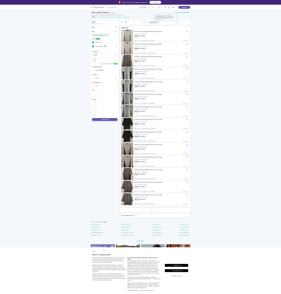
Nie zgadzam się (178, 270)
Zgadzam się (178, 265)
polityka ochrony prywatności (147, 290)
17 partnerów (115, 275)
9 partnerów (111, 277)
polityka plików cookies (132, 290)
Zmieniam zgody (176, 276)
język (105, 250)
